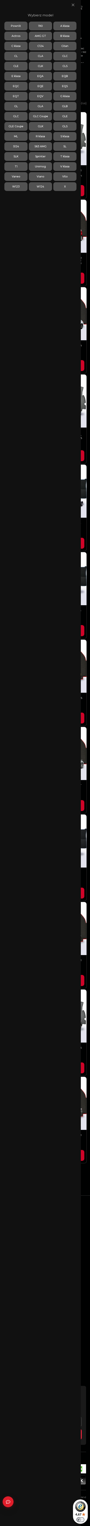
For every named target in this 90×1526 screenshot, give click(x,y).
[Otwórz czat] (8, 1501)
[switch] (80, 1519)
